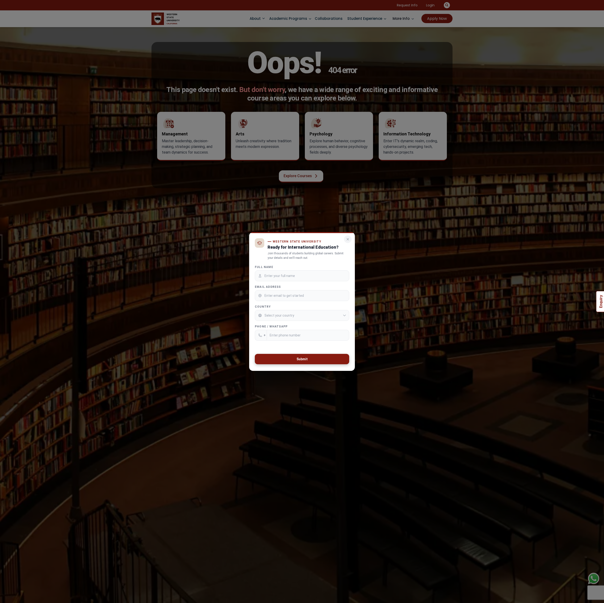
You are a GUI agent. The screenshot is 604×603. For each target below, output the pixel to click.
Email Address (268, 287)
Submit (302, 359)
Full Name (264, 267)
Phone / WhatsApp (271, 326)
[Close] (348, 239)
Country (263, 306)
